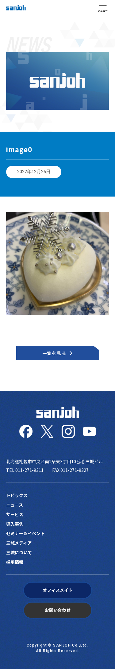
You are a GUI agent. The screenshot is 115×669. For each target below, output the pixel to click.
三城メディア (19, 543)
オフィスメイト (58, 590)
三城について (19, 552)
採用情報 (14, 562)
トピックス (17, 495)
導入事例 (14, 524)
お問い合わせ (58, 610)
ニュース (14, 505)
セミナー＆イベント (25, 533)
